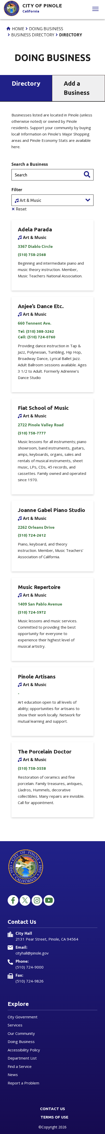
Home (17, 29)
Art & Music (30, 200)
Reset (19, 209)
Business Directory (32, 35)
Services (15, 1024)
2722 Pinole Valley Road (41, 424)
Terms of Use (54, 1117)
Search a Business (29, 164)
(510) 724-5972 (32, 612)
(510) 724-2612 (32, 535)
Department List (22, 1058)
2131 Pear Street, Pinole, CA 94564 (47, 939)
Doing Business (46, 29)
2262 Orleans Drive (36, 527)
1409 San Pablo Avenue (40, 604)
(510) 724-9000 (30, 967)
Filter (16, 189)
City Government (22, 1016)
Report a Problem (23, 1082)
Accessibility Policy (24, 1049)
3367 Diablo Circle (35, 246)
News (13, 1074)
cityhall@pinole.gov (32, 953)
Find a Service (20, 1066)
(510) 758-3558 (32, 768)
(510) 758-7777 (32, 433)
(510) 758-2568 (32, 254)
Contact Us (52, 1109)
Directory (26, 83)
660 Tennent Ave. (34, 323)
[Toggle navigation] (95, 9)
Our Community (21, 1033)
